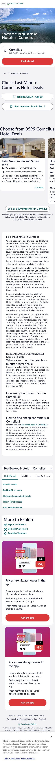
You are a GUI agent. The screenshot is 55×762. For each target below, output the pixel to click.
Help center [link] (33, 715)
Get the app (27, 618)
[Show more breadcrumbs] (4, 73)
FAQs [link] (42, 715)
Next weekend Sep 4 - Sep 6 (29, 106)
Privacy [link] (12, 715)
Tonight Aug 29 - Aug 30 (29, 97)
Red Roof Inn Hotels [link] (12, 490)
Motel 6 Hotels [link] (10, 485)
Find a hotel (27, 61)
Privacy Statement (12, 759)
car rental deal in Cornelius (34, 425)
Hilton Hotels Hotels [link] (12, 502)
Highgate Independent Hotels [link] (17, 496)
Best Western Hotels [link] (12, 508)
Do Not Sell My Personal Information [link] (22, 719)
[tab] (10, 476)
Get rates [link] (39, 188)
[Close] (51, 736)
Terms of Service (28, 759)
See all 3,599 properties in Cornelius (27, 209)
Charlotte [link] (14, 73)
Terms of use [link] (22, 715)
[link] (27, 525)
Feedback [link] (42, 719)
